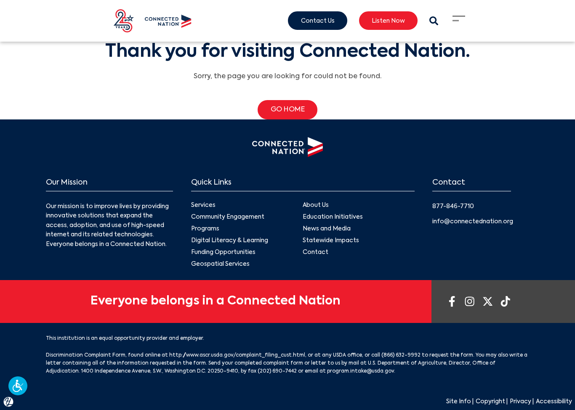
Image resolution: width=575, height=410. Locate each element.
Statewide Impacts (331, 240)
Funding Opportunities (223, 252)
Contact (315, 252)
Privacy (520, 402)
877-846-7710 (453, 206)
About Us (316, 205)
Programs (205, 229)
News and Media (327, 229)
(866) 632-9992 (401, 355)
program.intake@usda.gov (360, 371)
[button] (17, 385)
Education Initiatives (333, 217)
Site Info (458, 402)
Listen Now (388, 21)
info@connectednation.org (472, 222)
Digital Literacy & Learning (229, 240)
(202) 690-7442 (277, 371)
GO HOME (288, 109)
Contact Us (318, 21)
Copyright (490, 402)
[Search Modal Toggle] (433, 21)
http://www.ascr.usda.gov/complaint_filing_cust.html (237, 355)
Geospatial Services (220, 264)
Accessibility (554, 402)
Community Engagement (227, 217)
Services (203, 205)
